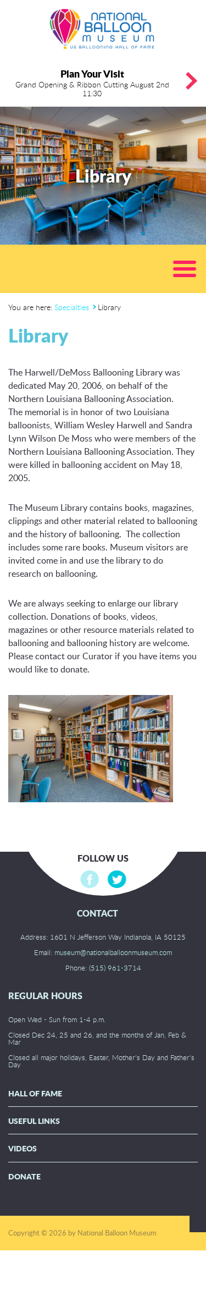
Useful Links (34, 1121)
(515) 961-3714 (115, 968)
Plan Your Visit (92, 82)
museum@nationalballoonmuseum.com (113, 952)
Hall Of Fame (35, 1093)
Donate (24, 1176)
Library (38, 335)
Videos (22, 1148)
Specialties (71, 307)
